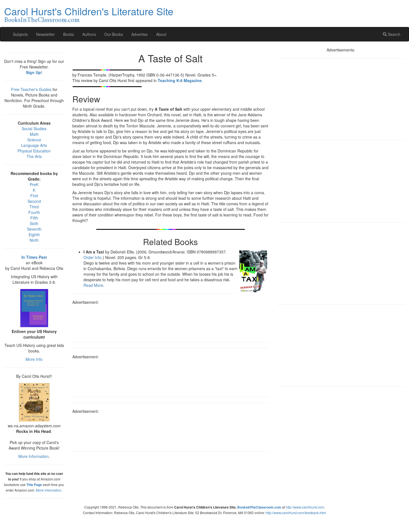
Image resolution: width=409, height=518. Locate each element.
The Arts (34, 156)
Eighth (34, 234)
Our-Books (113, 34)
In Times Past (34, 257)
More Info (34, 359)
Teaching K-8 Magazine (180, 80)
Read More (93, 285)
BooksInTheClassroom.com (42, 20)
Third (34, 206)
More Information (33, 456)
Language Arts (34, 145)
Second (34, 201)
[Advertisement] (170, 322)
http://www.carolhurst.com (305, 507)
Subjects (20, 34)
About (161, 34)
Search (393, 34)
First (34, 195)
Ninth (34, 240)
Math (34, 134)
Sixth (34, 223)
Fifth (34, 218)
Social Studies (34, 128)
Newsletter (45, 34)
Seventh (34, 229)
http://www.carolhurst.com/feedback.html (296, 512)
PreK (34, 184)
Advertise (139, 34)
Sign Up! (34, 72)
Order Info (92, 257)
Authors (89, 34)
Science (34, 139)
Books (68, 34)
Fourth (34, 212)
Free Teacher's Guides (31, 89)
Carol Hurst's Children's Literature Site (88, 11)
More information (48, 490)
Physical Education (34, 151)
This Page (34, 484)
